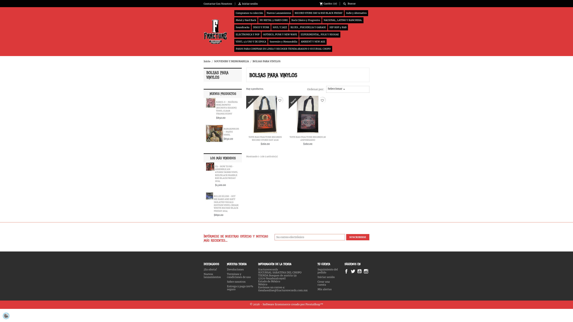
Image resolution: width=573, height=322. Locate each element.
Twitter (354, 271)
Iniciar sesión (326, 277)
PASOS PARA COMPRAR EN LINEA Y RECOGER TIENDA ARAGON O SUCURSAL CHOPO (283, 48)
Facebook (349, 271)
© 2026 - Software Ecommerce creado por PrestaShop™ (286, 304)
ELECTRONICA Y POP (247, 34)
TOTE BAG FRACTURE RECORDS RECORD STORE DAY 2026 (265, 138)
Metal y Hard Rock (246, 20)
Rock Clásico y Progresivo (305, 20)
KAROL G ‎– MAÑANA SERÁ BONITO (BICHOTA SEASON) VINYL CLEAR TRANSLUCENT (227, 108)
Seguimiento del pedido (328, 271)
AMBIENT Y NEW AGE (313, 41)
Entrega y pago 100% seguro (240, 288)
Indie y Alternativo (356, 13)
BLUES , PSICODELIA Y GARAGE (308, 27)
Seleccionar (337, 89)
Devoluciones (235, 269)
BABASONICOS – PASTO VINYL (231, 131)
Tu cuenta (324, 264)
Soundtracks (242, 27)
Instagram (369, 271)
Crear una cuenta (324, 283)
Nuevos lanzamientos (212, 276)
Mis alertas (325, 289)
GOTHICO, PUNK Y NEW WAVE (280, 34)
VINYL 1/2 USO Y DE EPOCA (251, 41)
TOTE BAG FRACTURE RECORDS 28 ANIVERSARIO (308, 138)
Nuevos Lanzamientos (279, 13)
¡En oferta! (210, 269)
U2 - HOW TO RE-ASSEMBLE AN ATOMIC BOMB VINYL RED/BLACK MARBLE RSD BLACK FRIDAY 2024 (226, 173)
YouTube (362, 271)
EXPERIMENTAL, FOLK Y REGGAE (320, 34)
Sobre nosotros (236, 281)
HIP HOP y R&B (337, 27)
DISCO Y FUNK (261, 27)
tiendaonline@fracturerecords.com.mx (283, 290)
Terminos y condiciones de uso (239, 276)
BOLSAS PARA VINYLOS (217, 75)
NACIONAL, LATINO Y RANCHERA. (343, 20)
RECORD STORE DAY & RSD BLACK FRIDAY (318, 13)
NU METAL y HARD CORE (274, 20)
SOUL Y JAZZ (280, 27)
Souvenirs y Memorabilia (283, 41)
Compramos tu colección (249, 13)
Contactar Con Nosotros (218, 4)
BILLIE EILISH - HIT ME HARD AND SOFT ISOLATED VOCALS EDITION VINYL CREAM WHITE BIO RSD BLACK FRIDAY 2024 (226, 203)
